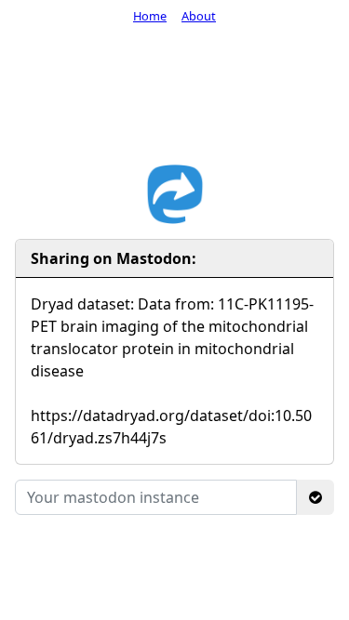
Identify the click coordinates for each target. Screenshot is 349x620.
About (198, 15)
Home (150, 15)
